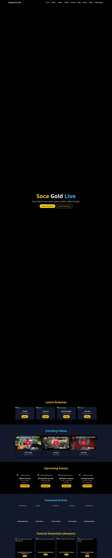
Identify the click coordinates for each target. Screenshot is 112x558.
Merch (85, 2)
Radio (91, 2)
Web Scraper (99, 2)
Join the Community (64, 206)
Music (54, 2)
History (73, 2)
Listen (25, 416)
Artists (66, 2)
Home (48, 2)
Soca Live (14, 2)
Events (60, 2)
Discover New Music (47, 206)
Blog (79, 2)
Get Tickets (24, 486)
